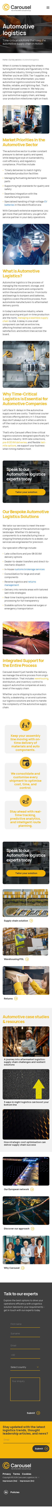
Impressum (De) (10, 1481)
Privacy (7, 1473)
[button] (48, 8)
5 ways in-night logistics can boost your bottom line (26, 1103)
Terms (16, 1473)
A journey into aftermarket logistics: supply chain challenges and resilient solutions (24, 1062)
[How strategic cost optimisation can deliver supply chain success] (26, 1124)
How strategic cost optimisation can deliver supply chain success (25, 1143)
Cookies (26, 1473)
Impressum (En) (27, 1481)
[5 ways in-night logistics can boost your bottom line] (26, 1084)
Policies (14, 1492)
